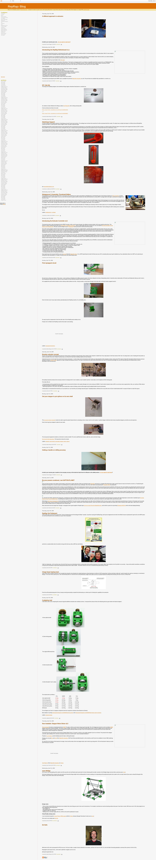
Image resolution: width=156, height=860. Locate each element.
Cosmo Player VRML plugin (60, 816)
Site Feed (3, 76)
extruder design (49, 715)
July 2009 (3, 128)
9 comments (57, 507)
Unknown (3, 32)
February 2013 (4, 163)
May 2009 (3, 127)
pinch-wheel (52, 441)
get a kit (64, 254)
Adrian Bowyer (4, 29)
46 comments (58, 348)
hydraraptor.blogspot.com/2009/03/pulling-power (62, 712)
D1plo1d (2, 23)
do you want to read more (106, 472)
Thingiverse (70, 226)
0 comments (58, 44)
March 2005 (3, 81)
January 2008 (3, 112)
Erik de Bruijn (3, 16)
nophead (3, 27)
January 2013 (3, 162)
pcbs (56, 738)
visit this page (86, 9)
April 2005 (3, 82)
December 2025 (4, 192)
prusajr (2, 14)
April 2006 (3, 93)
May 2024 (3, 175)
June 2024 (3, 176)
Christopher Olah (4, 17)
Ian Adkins (3, 18)
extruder (47, 441)
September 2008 (4, 119)
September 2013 (4, 170)
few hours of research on (53, 501)
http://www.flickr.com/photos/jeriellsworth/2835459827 (55, 113)
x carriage (53, 212)
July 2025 (3, 188)
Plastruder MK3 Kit (121, 505)
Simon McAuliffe (4, 19)
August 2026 (3, 200)
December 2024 (4, 181)
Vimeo (62, 762)
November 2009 (4, 132)
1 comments (58, 116)
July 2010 (3, 139)
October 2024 (3, 180)
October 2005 (3, 87)
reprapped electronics (50, 345)
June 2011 (3, 149)
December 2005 (4, 89)
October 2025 (3, 191)
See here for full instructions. (48, 439)
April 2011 (3, 148)
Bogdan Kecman (4, 25)
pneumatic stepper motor (60, 441)
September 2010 (4, 141)
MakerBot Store (73, 254)
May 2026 (3, 197)
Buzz (2, 15)
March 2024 (3, 173)
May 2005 (3, 83)
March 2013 (3, 164)
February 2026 (4, 194)
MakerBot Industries (76, 78)
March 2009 (3, 125)
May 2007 (3, 105)
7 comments (58, 444)
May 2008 (3, 116)
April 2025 (3, 185)
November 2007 (4, 110)
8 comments (58, 765)
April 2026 (3, 196)
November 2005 (4, 88)
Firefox (71, 816)
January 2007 (3, 101)
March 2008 (3, 114)
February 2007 (4, 102)
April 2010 (3, 137)
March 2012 (3, 157)
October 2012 (3, 161)
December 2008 (4, 122)
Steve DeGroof (4, 30)
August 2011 (3, 151)
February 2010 (4, 135)
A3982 (111, 727)
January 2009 (3, 123)
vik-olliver (3, 35)
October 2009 (3, 131)
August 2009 (3, 129)
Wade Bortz (3, 31)
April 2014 (3, 172)
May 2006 (3, 94)
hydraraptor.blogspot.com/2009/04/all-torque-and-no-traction (88, 712)
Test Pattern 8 (45, 762)
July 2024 (3, 177)
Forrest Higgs (3, 26)
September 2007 (4, 108)
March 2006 (3, 92)
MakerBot (92, 483)
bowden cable (53, 360)
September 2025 (4, 190)
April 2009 (3, 126)
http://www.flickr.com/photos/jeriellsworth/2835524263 (55, 109)
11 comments (54, 594)
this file (56, 818)
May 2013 (3, 166)
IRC (113, 195)
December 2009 (4, 133)
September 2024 (4, 179)
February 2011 (4, 146)
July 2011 (3, 150)
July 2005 (3, 85)
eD (1, 22)
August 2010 (3, 140)
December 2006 (4, 100)
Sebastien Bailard (4, 21)
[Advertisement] (4, 56)
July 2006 (3, 96)
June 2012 (3, 159)
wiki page (62, 59)
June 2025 (3, 187)
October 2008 (3, 120)
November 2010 (4, 143)
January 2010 (3, 134)
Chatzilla (117, 195)
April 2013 (3, 165)
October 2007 (3, 109)
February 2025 (4, 183)
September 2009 (4, 130)
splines (67, 441)
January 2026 (3, 193)
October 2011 (3, 153)
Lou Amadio (49, 735)
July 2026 (3, 199)
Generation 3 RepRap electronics (68, 225)
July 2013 (3, 168)
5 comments (57, 257)
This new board (45, 727)
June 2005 (3, 84)
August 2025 (3, 189)
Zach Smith (3, 34)
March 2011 (3, 147)
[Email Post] (61, 44)
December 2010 (4, 144)
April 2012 (3, 158)
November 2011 (4, 154)
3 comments (58, 854)
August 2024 (3, 178)
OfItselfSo (3, 13)
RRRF (64, 727)
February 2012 (4, 156)
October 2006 (3, 98)
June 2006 (3, 95)
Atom (4, 204)
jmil (1, 24)
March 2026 (3, 195)
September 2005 (4, 86)
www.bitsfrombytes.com (49, 186)
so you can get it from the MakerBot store (92, 505)
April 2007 (3, 104)
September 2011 (4, 152)
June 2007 (3, 106)
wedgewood (48, 212)
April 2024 (3, 174)
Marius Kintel (3, 33)
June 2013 (3, 167)
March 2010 (3, 136)
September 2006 (4, 97)
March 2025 (3, 184)
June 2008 (3, 117)
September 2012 (4, 160)
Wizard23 (3, 20)
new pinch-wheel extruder (49, 420)
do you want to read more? (64, 42)
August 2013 (3, 169)
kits (52, 738)
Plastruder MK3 (106, 484)
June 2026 (3, 198)
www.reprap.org (24, 9)
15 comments (54, 820)
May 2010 (3, 138)
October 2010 (3, 142)
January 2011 (3, 145)
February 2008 (4, 113)
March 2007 (3, 103)
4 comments (57, 215)
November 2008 (4, 121)
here (124, 772)
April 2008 (3, 115)
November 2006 (4, 99)
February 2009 (4, 124)
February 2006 (4, 91)
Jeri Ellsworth (66, 105)
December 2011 (4, 155)
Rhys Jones (3, 28)
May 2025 (3, 186)
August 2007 (3, 107)
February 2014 (4, 171)
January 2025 (3, 182)
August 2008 (3, 118)
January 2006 (3, 90)
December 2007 (4, 111)
